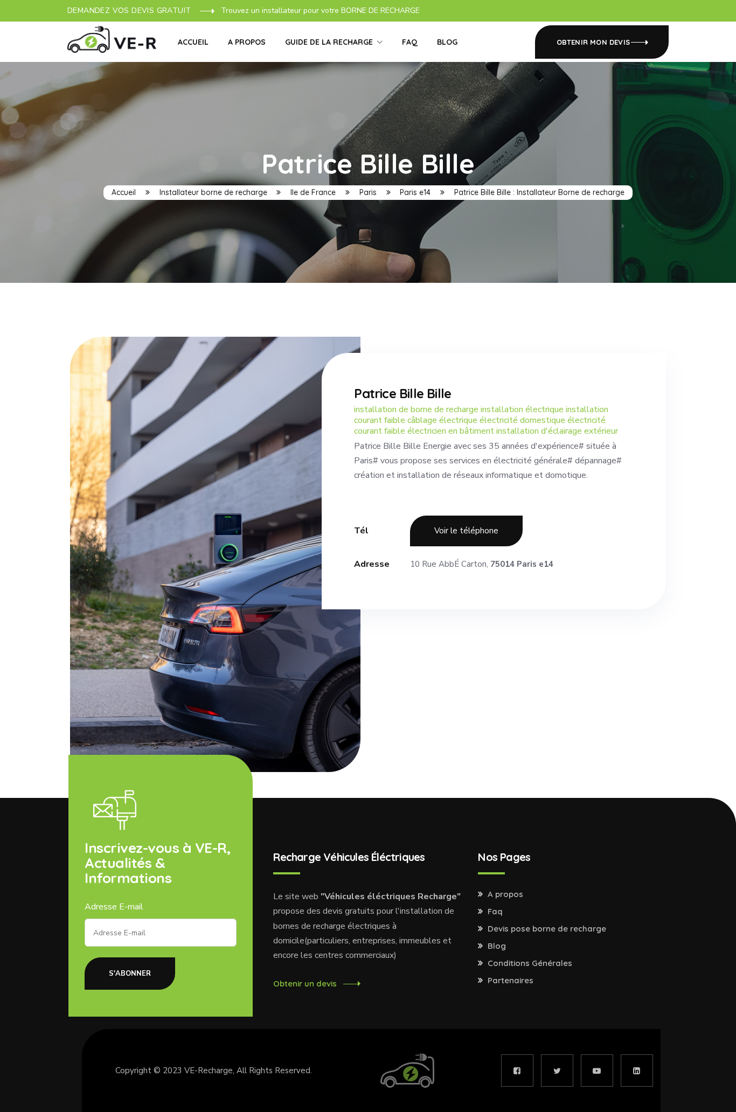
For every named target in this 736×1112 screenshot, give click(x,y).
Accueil (193, 42)
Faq (495, 911)
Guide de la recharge (329, 42)
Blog (447, 42)
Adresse (372, 564)
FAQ (410, 42)
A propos (247, 42)
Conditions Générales (530, 963)
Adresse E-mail (114, 907)
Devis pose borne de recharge (547, 929)
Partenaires (510, 980)
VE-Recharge (208, 1070)
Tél (361, 531)
